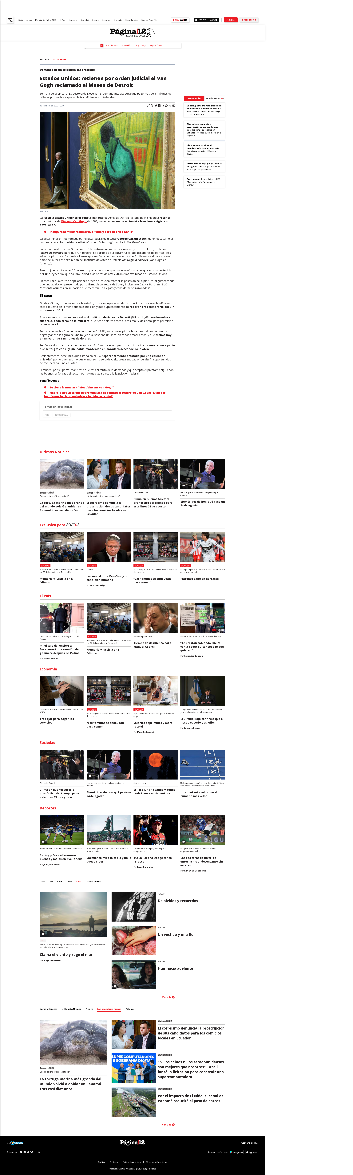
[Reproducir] (196, 20)
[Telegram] (39, 1152)
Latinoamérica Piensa (109, 1008)
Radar (79, 881)
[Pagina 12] (132, 32)
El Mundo (118, 20)
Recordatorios (131, 20)
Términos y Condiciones (156, 1162)
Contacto (114, 1162)
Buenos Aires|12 (149, 20)
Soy (70, 881)
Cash (42, 881)
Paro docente (111, 45)
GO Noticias (59, 59)
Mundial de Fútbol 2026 (45, 20)
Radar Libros (94, 881)
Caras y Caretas (48, 1008)
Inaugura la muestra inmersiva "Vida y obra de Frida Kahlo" (91, 232)
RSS (256, 1142)
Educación (126, 45)
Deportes (106, 20)
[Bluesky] (31, 1152)
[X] (28, 1152)
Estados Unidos (61, 415)
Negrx (89, 1008)
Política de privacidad (131, 1162)
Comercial (247, 1142)
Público (130, 1008)
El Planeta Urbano (71, 1008)
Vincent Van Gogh (74, 221)
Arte (47, 415)
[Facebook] (21, 1152)
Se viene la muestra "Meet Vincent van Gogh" (82, 387)
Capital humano (157, 45)
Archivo (101, 1162)
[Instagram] (24, 1152)
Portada (44, 59)
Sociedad (85, 20)
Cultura (95, 20)
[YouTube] (35, 1152)
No (51, 881)
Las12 (60, 881)
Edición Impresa (25, 20)
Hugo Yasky (141, 45)
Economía (73, 20)
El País (62, 20)
